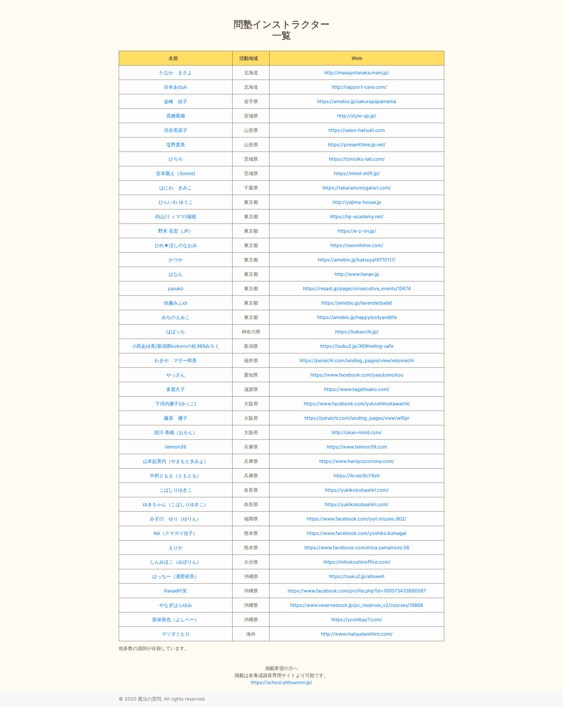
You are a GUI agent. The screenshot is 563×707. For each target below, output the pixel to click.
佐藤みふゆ (175, 303)
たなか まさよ (175, 72)
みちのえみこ (176, 317)
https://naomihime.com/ (356, 245)
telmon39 (175, 447)
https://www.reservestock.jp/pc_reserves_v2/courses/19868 (356, 605)
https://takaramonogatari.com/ (357, 188)
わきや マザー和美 (176, 360)
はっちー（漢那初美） (175, 576)
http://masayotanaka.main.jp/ (356, 72)
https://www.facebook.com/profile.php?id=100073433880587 (357, 591)
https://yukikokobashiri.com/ (357, 490)
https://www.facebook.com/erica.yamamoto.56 (356, 547)
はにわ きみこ (175, 188)
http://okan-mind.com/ (357, 432)
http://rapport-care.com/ (357, 87)
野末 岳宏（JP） (175, 231)
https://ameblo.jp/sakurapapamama (356, 101)
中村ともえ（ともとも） (175, 475)
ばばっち (175, 332)
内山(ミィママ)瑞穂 (175, 216)
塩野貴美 (175, 144)
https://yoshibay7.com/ (356, 619)
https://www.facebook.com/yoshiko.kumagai (356, 533)
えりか (176, 547)
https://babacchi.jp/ (357, 332)
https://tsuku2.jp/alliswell (356, 576)
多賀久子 (175, 389)
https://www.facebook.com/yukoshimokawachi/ (357, 404)
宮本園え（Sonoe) (175, 173)
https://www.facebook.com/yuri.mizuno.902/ (356, 519)
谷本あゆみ (175, 87)
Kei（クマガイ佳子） (176, 533)
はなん (176, 274)
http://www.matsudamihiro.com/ (357, 634)
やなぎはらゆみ (175, 605)
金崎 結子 (175, 101)
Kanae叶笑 (175, 591)
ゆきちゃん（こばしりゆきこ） (175, 504)
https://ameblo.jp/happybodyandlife (357, 317)
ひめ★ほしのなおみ (176, 245)
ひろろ (176, 159)
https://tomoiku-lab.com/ (357, 159)
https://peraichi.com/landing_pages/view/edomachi (357, 360)
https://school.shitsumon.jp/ (281, 682)
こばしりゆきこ (175, 490)
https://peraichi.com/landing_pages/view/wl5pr (356, 418)
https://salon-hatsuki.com (356, 130)
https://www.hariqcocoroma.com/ (356, 461)
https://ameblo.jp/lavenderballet (356, 303)
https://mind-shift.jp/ (357, 173)
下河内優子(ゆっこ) (175, 404)
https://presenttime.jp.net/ (357, 144)
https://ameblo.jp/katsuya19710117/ (357, 260)
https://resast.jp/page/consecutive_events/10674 (357, 288)
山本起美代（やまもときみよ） (175, 461)
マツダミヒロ (176, 634)
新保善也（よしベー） (175, 619)
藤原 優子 (175, 418)
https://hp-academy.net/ (357, 216)
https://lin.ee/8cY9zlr (357, 475)
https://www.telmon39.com (357, 447)
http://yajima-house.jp (357, 202)
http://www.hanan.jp (357, 274)
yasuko (176, 288)
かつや (176, 260)
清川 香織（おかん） (176, 432)
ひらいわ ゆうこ (176, 202)
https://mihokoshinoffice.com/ (356, 562)
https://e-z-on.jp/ (357, 231)
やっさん (175, 375)
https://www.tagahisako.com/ (356, 389)
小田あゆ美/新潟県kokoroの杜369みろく (175, 346)
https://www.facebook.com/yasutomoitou (357, 375)
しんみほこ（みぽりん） (175, 562)
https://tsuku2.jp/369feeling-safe (357, 346)
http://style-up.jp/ (356, 116)
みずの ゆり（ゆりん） (175, 519)
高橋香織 (175, 116)
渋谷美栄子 (175, 130)
